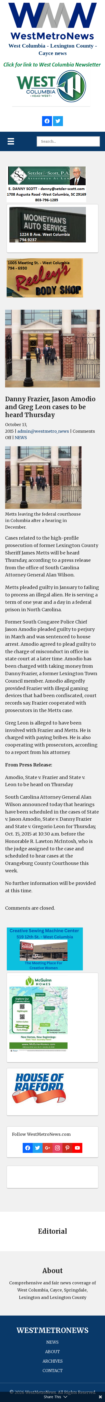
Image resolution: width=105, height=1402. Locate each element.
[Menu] (11, 141)
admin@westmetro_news (43, 431)
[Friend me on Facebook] (47, 120)
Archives (53, 1361)
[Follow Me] (58, 120)
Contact (53, 1370)
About (52, 1351)
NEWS (21, 437)
